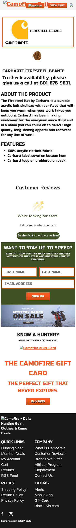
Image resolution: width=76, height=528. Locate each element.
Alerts (39, 489)
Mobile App (44, 495)
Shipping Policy (13, 489)
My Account (10, 459)
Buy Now (38, 401)
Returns (7, 470)
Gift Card (42, 500)
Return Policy (12, 495)
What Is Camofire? (50, 448)
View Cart (57, 5)
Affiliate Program (48, 465)
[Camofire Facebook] (2, 514)
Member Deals (13, 454)
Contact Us (44, 475)
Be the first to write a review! (38, 235)
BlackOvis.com (47, 506)
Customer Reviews (50, 454)
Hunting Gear (12, 448)
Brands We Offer (48, 459)
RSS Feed (9, 475)
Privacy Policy (12, 500)
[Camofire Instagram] (11, 514)
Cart (4, 465)
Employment (45, 470)
